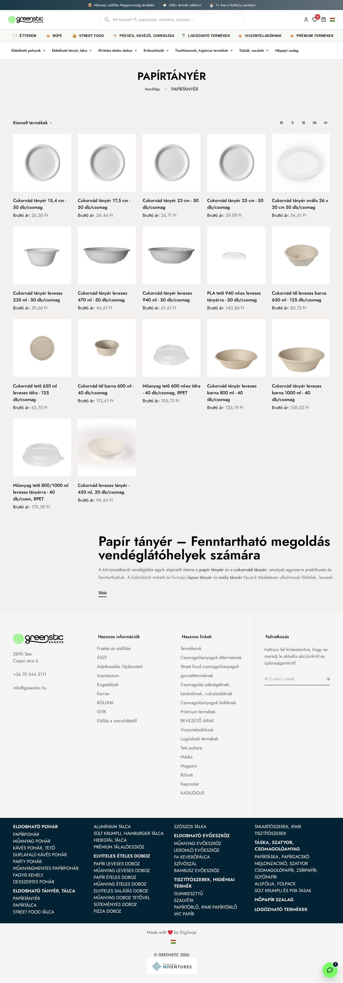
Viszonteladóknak (197, 730)
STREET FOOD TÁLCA (33, 912)
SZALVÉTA (184, 900)
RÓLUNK (105, 702)
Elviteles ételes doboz (115, 50)
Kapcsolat (190, 784)
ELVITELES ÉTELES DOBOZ (122, 856)
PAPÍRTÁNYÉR (26, 898)
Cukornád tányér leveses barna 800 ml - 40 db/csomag (232, 393)
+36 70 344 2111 (29, 674)
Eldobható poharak (26, 50)
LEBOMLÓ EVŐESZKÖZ (196, 850)
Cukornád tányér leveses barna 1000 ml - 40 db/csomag (296, 393)
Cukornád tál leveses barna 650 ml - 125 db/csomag (299, 296)
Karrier (103, 693)
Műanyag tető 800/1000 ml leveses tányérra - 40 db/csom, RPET (40, 492)
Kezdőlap (152, 89)
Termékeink (191, 648)
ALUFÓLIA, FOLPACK (275, 884)
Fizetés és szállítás (114, 648)
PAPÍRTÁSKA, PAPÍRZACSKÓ (282, 857)
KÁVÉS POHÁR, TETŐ (34, 848)
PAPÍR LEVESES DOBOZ (117, 864)
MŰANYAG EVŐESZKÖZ (197, 843)
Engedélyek (108, 684)
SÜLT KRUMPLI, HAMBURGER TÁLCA (129, 833)
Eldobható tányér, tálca (69, 50)
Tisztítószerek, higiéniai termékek (201, 50)
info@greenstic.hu (30, 688)
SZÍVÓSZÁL (185, 864)
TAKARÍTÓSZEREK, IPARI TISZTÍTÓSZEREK (278, 830)
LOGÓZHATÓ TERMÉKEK (281, 909)
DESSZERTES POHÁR (33, 882)
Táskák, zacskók (251, 50)
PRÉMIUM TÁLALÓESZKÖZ (119, 847)
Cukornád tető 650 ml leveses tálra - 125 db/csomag (35, 393)
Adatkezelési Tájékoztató (120, 666)
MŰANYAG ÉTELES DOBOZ (120, 884)
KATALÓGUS (192, 793)
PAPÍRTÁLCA (25, 905)
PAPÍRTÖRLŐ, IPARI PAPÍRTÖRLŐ (205, 907)
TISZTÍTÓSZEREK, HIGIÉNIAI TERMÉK (204, 882)
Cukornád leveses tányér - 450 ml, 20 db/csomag (104, 488)
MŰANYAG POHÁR (31, 841)
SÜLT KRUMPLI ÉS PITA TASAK (283, 890)
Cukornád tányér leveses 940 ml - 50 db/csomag (167, 296)
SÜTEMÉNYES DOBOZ (115, 904)
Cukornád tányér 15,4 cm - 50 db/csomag (39, 204)
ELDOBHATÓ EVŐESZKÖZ (202, 835)
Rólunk (187, 775)
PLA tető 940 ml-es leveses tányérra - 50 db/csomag (234, 296)
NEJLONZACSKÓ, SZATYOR (281, 863)
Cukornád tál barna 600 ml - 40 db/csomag (106, 389)
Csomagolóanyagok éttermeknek (211, 657)
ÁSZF (102, 657)
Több (102, 593)
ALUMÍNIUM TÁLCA (112, 826)
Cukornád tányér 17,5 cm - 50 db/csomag (104, 204)
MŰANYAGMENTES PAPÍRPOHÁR (46, 868)
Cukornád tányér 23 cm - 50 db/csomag (171, 204)
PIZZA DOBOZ (107, 911)
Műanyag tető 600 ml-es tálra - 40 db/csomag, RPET (171, 389)
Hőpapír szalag (286, 50)
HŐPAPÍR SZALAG (274, 899)
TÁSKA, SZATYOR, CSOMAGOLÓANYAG (277, 845)
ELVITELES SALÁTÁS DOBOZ (121, 891)
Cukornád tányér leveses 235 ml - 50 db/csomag (38, 296)
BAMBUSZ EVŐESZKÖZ (196, 870)
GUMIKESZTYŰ (188, 893)
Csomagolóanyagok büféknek (208, 702)
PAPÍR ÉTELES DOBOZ (115, 877)
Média (187, 757)
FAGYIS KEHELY (28, 875)
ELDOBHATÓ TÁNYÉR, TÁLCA (44, 891)
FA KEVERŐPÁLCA (192, 857)
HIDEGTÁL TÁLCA (110, 840)
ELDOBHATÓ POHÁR (35, 826)
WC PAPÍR (184, 914)
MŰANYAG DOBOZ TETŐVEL (122, 897)
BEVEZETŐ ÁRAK (197, 720)
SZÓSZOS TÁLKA (190, 826)
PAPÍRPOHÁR (26, 834)
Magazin (189, 766)
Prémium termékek (198, 711)
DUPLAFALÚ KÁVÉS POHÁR (40, 854)
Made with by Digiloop (171, 932)
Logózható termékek (199, 739)
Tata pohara (191, 748)
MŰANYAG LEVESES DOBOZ (122, 870)
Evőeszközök (154, 50)
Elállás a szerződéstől (117, 720)
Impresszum (108, 675)
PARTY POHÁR (27, 861)
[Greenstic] (25, 19)
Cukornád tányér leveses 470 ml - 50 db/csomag (102, 296)
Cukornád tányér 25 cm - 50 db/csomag (235, 204)
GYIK (101, 711)
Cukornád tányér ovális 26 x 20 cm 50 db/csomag (300, 204)
